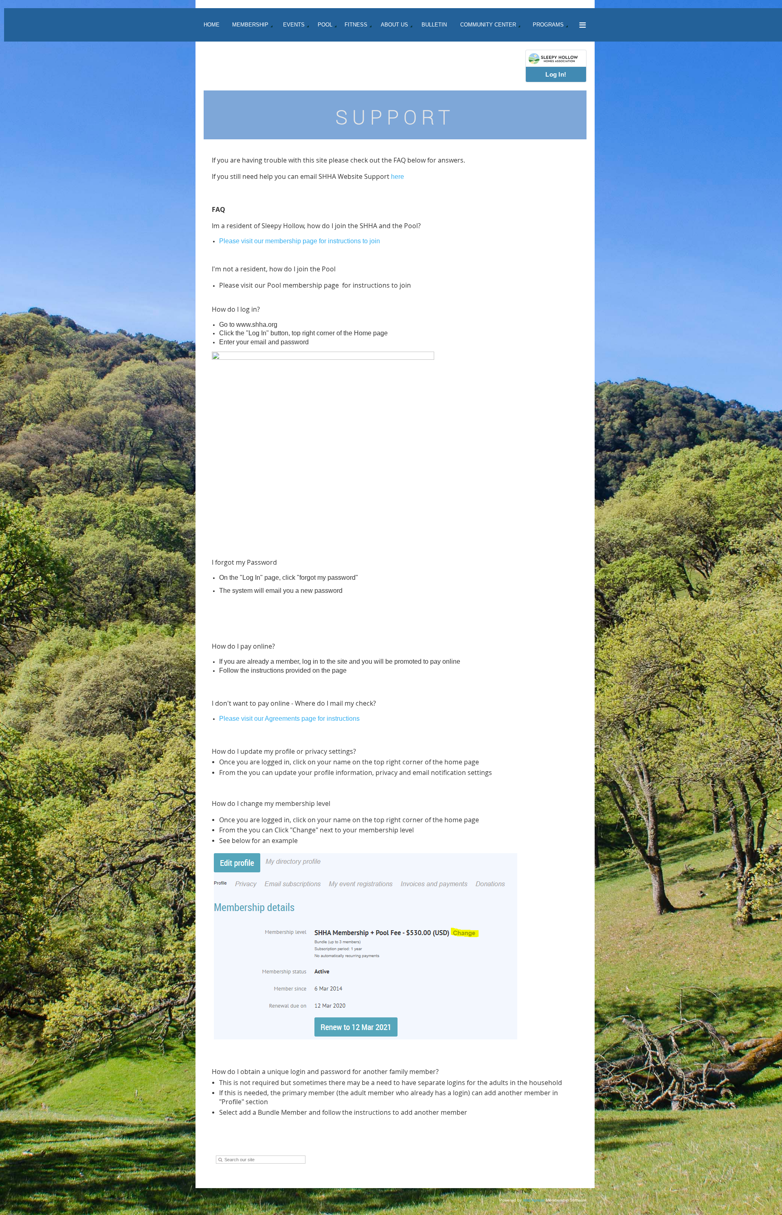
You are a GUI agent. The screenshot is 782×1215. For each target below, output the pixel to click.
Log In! (555, 74)
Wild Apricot (534, 1200)
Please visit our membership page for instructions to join (299, 241)
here (397, 176)
